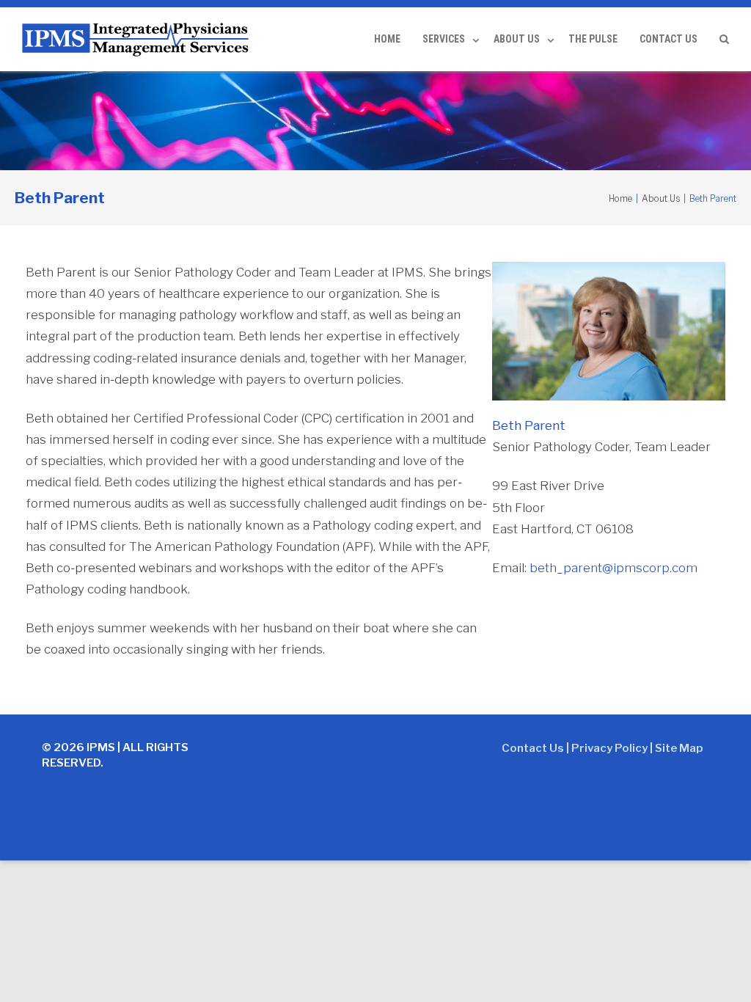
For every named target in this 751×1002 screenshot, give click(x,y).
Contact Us (668, 39)
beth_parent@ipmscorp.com (613, 567)
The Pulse (593, 39)
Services (443, 39)
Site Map (679, 748)
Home (387, 39)
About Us (517, 39)
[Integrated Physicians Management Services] (138, 37)
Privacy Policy (609, 748)
